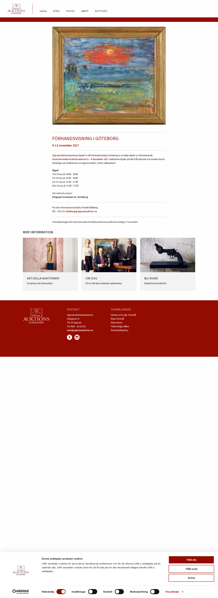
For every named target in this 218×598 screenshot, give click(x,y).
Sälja (43, 11)
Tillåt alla (191, 559)
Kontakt (101, 11)
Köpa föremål (117, 318)
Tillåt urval (191, 569)
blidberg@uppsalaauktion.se (81, 211)
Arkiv (85, 11)
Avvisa (191, 577)
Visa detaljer (172, 591)
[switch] (92, 591)
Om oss (70, 11)
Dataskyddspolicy (119, 330)
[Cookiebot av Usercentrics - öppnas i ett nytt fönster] (21, 591)
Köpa (56, 11)
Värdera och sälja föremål (123, 314)
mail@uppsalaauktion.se (80, 330)
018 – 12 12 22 (78, 326)
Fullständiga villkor (120, 326)
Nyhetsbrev (117, 322)
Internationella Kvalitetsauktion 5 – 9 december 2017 (80, 159)
